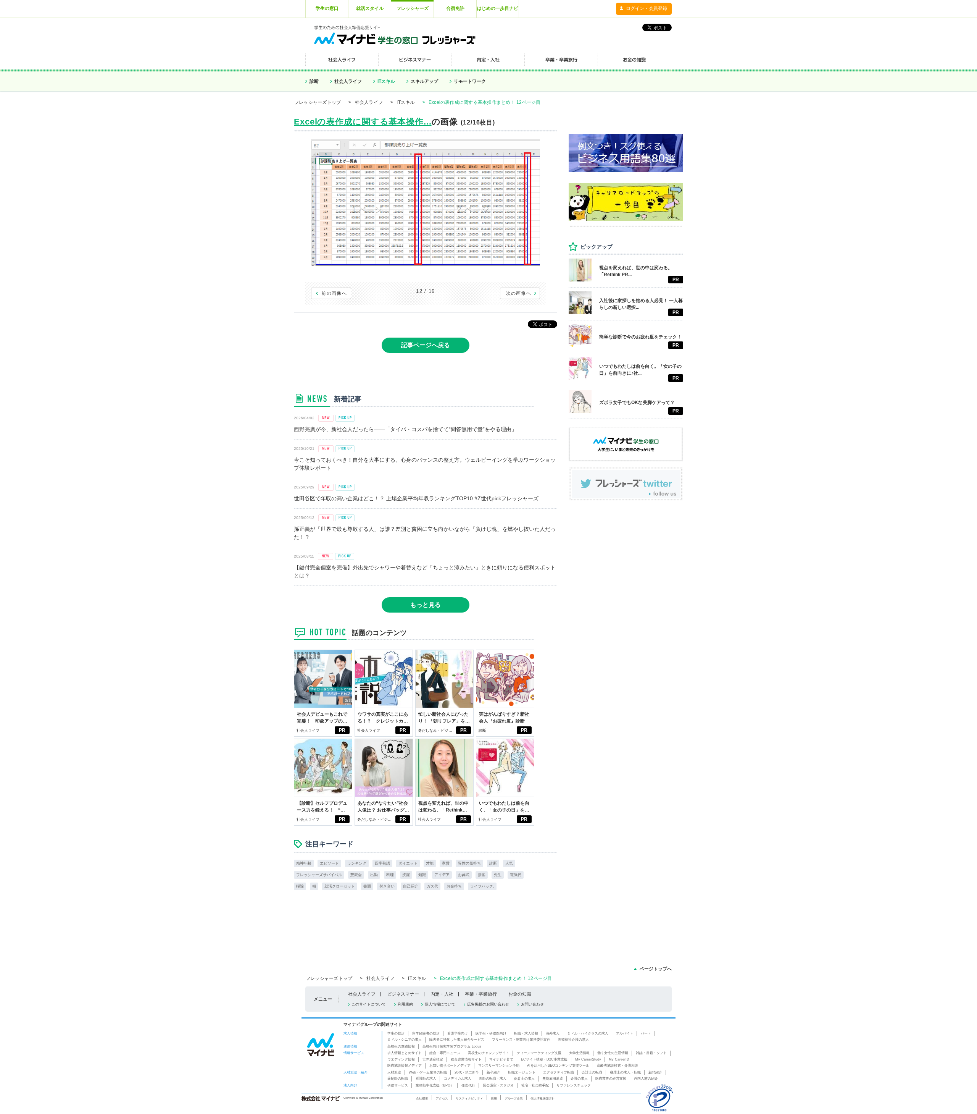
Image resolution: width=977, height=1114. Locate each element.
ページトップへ (656, 969)
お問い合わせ (532, 1004)
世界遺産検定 (432, 1059)
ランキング (356, 863)
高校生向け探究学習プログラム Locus (451, 1046)
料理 (390, 875)
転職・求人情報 (526, 1033)
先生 (497, 875)
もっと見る (425, 604)
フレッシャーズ (413, 8)
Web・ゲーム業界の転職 (428, 1072)
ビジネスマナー (403, 994)
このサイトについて (368, 1004)
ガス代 (432, 886)
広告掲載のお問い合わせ (488, 1004)
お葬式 (463, 875)
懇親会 (356, 875)
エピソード (329, 863)
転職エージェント (521, 1072)
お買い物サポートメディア (450, 1065)
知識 (422, 875)
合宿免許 (455, 8)
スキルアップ (424, 81)
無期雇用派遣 (552, 1078)
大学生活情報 (579, 1053)
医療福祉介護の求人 (573, 1039)
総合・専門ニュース (444, 1053)
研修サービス (397, 1085)
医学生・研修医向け (491, 1033)
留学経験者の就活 (426, 1033)
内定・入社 (441, 994)
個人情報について (440, 1004)
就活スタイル (370, 8)
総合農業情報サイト (466, 1059)
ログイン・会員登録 (646, 8)
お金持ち (454, 886)
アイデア (442, 875)
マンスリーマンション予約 (498, 1065)
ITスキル (386, 81)
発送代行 (468, 1085)
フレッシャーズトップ (317, 102)
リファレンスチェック (573, 1085)
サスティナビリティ (469, 1098)
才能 (430, 863)
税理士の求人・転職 (625, 1072)
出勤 (374, 875)
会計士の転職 (592, 1072)
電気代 (515, 875)
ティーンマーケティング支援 (539, 1053)
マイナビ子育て (501, 1059)
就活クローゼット (339, 886)
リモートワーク (470, 81)
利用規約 (405, 1004)
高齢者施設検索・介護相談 (617, 1065)
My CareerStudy (588, 1059)
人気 (509, 863)
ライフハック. (482, 886)
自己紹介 (410, 886)
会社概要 (422, 1098)
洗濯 (406, 875)
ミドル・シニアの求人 (404, 1039)
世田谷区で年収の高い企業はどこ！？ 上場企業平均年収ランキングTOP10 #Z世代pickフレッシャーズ (416, 498)
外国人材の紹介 (646, 1078)
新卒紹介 (493, 1072)
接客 (481, 875)
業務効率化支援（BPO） (435, 1085)
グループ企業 (514, 1098)
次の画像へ (519, 293)
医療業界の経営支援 (610, 1078)
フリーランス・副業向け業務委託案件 (521, 1039)
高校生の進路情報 (401, 1046)
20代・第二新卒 (467, 1072)
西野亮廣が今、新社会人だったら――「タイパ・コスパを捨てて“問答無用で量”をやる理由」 (405, 429)
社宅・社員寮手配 (535, 1085)
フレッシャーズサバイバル (319, 875)
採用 (494, 1098)
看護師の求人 (426, 1078)
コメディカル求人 (457, 1078)
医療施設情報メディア (404, 1065)
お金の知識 (519, 994)
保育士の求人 (524, 1078)
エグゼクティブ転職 (558, 1072)
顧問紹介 (655, 1072)
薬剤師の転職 (397, 1078)
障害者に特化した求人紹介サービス (456, 1039)
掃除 (300, 886)
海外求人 (552, 1033)
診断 (314, 81)
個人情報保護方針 (542, 1098)
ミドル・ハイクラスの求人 (587, 1033)
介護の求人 (579, 1078)
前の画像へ (334, 293)
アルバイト (624, 1033)
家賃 (446, 863)
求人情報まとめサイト (404, 1053)
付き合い (387, 886)
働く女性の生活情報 (612, 1053)
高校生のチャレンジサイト (488, 1053)
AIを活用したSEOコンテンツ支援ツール (558, 1065)
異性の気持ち (469, 863)
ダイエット (408, 863)
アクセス (442, 1098)
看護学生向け (457, 1033)
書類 (367, 886)
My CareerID (619, 1059)
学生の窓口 (327, 8)
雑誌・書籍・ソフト (651, 1053)
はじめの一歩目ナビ (497, 8)
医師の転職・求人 (492, 1078)
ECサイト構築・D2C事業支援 (544, 1059)
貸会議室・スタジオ (498, 1085)
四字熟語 (382, 863)
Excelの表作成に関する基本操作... (363, 121)
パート (646, 1033)
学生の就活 (396, 1033)
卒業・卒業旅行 (481, 994)
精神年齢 (303, 863)
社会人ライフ (348, 81)
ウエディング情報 (401, 1059)
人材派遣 (394, 1072)
